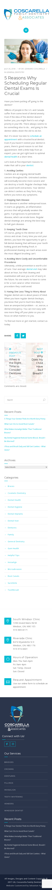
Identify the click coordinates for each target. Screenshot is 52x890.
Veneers (9, 804)
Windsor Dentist (13, 810)
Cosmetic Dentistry (17, 493)
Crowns (9, 769)
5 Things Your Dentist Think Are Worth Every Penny (24, 419)
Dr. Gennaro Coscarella (33, 68)
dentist (29, 165)
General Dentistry (15, 72)
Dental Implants (15, 514)
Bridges (8, 762)
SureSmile (12, 583)
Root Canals (13, 576)
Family (11, 534)
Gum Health (13, 548)
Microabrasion (15, 569)
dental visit (31, 269)
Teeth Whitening (13, 797)
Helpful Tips (13, 555)
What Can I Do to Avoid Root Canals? (19, 424)
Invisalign (12, 562)
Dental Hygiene (15, 507)
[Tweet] (23, 335)
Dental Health (14, 500)
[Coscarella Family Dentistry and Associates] (26, 15)
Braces (11, 486)
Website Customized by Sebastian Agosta (26, 885)
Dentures (12, 527)
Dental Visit (13, 521)
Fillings (8, 783)
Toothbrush (13, 590)
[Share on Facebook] (17, 335)
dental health (10, 156)
